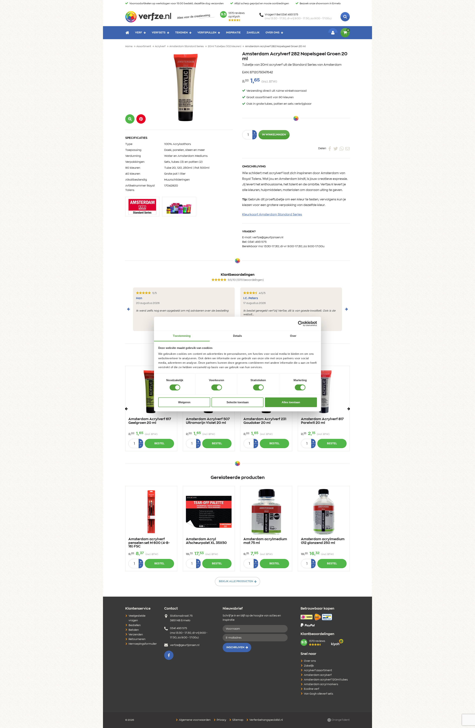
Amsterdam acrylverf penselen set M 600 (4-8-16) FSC (149, 543)
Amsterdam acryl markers (321, 684)
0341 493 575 (257, 242)
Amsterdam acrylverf (318, 675)
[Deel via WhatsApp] (341, 148)
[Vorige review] (129, 309)
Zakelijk (253, 32)
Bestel (159, 443)
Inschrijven (235, 647)
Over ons (272, 32)
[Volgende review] (346, 309)
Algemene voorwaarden (194, 720)
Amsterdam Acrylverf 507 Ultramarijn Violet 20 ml (208, 421)
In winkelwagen (274, 134)
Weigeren (184, 402)
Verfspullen (206, 32)
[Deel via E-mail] (347, 148)
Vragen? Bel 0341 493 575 (298, 16)
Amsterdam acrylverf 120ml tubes (326, 679)
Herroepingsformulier (143, 644)
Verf (138, 32)
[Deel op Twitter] (335, 148)
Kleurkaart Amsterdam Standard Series (272, 214)
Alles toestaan (291, 402)
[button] (141, 119)
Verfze (148, 16)
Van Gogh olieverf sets (318, 694)
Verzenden (136, 634)
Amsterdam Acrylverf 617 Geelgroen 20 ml (149, 421)
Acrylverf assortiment (318, 670)
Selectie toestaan (238, 402)
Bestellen (135, 625)
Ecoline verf (311, 689)
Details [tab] (237, 335)
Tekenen (181, 32)
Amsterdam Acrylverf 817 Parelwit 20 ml (322, 421)
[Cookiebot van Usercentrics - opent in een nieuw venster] (300, 323)
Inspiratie (233, 32)
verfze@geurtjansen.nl (267, 237)
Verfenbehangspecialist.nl (266, 720)
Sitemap (237, 720)
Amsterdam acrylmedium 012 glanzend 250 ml (323, 541)
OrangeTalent (340, 720)
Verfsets (159, 32)
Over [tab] (293, 335)
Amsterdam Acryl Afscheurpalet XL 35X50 (206, 541)
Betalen (134, 630)
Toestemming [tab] (182, 335)
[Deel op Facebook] (329, 148)
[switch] (216, 387)
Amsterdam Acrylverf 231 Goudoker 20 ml (264, 421)
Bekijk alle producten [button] (236, 581)
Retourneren (137, 639)
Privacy (221, 720)
